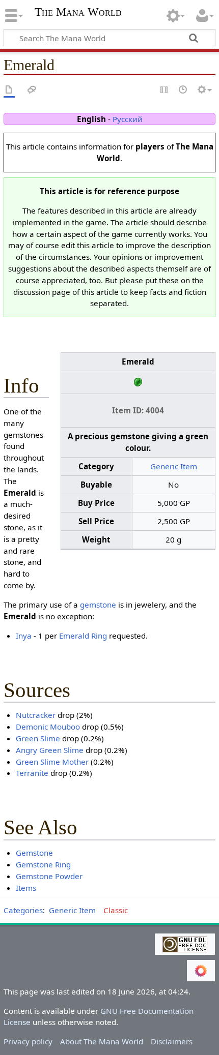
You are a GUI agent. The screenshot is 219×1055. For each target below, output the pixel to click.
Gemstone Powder (49, 876)
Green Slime (38, 738)
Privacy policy (28, 1041)
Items (26, 888)
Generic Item (173, 466)
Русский (128, 119)
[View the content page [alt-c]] (9, 90)
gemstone (98, 604)
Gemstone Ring (43, 864)
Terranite (32, 773)
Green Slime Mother (52, 762)
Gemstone (34, 853)
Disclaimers (172, 1041)
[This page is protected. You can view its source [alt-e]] (164, 90)
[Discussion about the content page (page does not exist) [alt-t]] (32, 90)
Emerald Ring (83, 635)
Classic (115, 910)
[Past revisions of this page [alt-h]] (183, 90)
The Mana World (78, 13)
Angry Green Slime (50, 750)
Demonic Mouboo (48, 726)
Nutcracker (36, 715)
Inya (24, 635)
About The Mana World (101, 1041)
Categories (23, 910)
